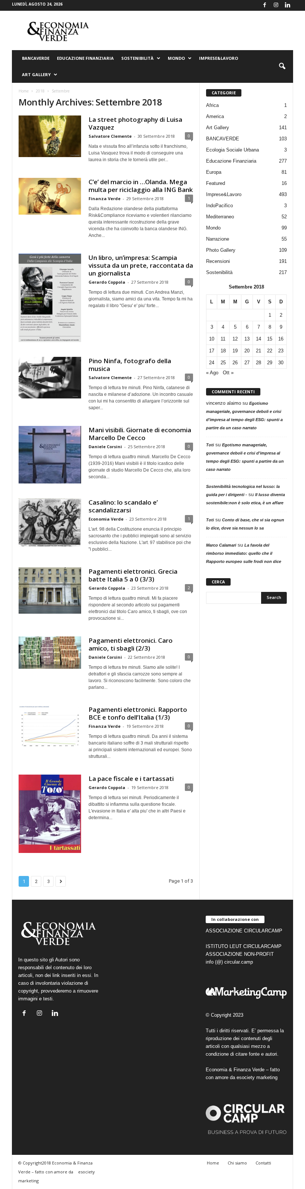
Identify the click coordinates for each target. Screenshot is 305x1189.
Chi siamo (237, 1163)
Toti (210, 445)
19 (235, 351)
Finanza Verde (105, 198)
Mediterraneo (220, 216)
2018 (40, 91)
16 (280, 339)
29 (269, 362)
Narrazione (217, 239)
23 (280, 351)
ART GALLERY (36, 74)
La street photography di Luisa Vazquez (135, 123)
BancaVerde (35, 58)
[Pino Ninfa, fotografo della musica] (50, 377)
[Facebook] (264, 5)
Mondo (176, 58)
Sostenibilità (137, 58)
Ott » (228, 372)
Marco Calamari (221, 545)
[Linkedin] (287, 5)
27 (247, 362)
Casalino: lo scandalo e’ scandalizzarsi (123, 506)
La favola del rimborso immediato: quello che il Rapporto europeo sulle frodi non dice (243, 553)
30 (280, 362)
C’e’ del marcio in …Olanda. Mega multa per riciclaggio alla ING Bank (141, 185)
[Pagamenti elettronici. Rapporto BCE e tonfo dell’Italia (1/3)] (50, 726)
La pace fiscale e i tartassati (131, 778)
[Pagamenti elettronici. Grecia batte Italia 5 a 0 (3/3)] (50, 590)
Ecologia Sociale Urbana (232, 150)
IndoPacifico (219, 205)
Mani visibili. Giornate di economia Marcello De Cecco (140, 434)
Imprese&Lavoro (218, 58)
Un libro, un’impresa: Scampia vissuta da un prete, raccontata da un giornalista (141, 265)
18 (223, 351)
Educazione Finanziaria (85, 58)
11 (223, 339)
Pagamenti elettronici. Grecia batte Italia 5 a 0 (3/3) (133, 575)
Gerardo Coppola (107, 282)
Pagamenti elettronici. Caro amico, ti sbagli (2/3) (131, 644)
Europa (213, 172)
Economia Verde (106, 519)
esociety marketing (257, 1077)
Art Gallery (217, 127)
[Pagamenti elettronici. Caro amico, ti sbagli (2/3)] (50, 652)
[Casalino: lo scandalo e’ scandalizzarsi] (50, 522)
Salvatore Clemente (110, 136)
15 (269, 339)
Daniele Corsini (105, 446)
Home (24, 91)
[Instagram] (276, 5)
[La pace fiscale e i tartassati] (50, 814)
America (215, 116)
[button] (282, 66)
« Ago (212, 372)
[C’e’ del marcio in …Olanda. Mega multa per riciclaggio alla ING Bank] (50, 196)
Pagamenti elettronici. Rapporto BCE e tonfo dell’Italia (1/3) (138, 713)
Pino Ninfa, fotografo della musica (130, 364)
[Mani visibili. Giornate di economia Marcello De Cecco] (50, 454)
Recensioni (218, 261)
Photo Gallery (220, 250)
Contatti (263, 1163)
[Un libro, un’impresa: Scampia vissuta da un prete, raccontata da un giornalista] (50, 298)
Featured (215, 183)
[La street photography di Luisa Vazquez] (50, 136)
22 (269, 351)
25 (223, 362)
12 (235, 339)
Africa (212, 105)
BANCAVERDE (222, 138)
